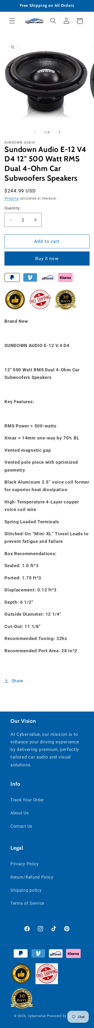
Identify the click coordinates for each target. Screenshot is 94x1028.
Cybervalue (37, 1016)
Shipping (11, 198)
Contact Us (21, 826)
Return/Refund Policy (32, 877)
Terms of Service (27, 903)
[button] (12, 21)
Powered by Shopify (63, 1016)
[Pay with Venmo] (30, 278)
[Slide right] (59, 132)
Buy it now (47, 258)
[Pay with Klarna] (65, 278)
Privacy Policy (24, 863)
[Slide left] (34, 132)
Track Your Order (27, 799)
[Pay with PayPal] (12, 278)
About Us (19, 812)
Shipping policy (26, 890)
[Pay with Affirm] (47, 278)
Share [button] (17, 680)
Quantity (12, 208)
